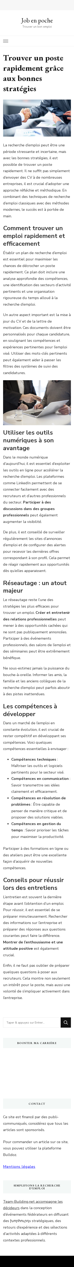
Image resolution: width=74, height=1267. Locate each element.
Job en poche (37, 20)
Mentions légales (19, 1166)
